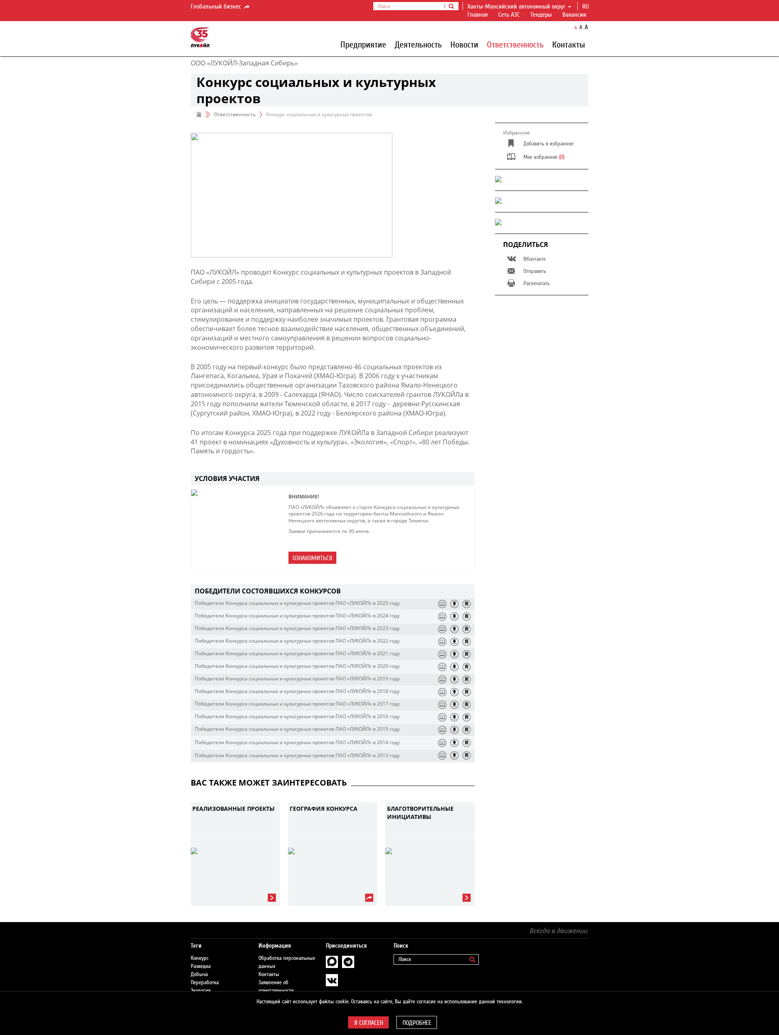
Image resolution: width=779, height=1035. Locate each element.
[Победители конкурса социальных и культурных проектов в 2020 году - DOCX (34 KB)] (454, 667)
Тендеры (541, 14)
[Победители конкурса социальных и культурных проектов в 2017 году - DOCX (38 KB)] (454, 705)
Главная (477, 14)
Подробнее (416, 1022)
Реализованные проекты (233, 808)
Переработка (205, 982)
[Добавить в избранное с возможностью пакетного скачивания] (467, 604)
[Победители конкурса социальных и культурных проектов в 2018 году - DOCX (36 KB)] (454, 692)
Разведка (201, 966)
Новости (464, 44)
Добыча (199, 974)
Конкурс (200, 958)
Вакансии (574, 14)
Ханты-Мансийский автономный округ (516, 6)
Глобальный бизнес (217, 6)
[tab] (332, 591)
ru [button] (586, 6)
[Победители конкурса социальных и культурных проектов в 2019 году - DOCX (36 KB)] (454, 680)
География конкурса (323, 808)
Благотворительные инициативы (420, 813)
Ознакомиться (312, 558)
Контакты (568, 44)
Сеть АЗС (509, 14)
